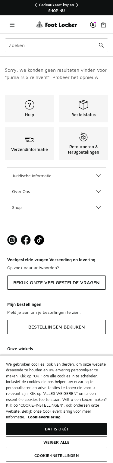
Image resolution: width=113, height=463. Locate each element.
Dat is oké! (56, 429)
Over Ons (21, 191)
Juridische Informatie (32, 175)
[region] (56, 7)
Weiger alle (56, 442)
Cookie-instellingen (56, 455)
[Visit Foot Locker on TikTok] (39, 240)
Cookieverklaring (44, 416)
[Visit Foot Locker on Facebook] (26, 240)
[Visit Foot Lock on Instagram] (12, 240)
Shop (17, 207)
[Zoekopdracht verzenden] (101, 45)
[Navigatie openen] (12, 24)
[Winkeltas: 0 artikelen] (103, 24)
